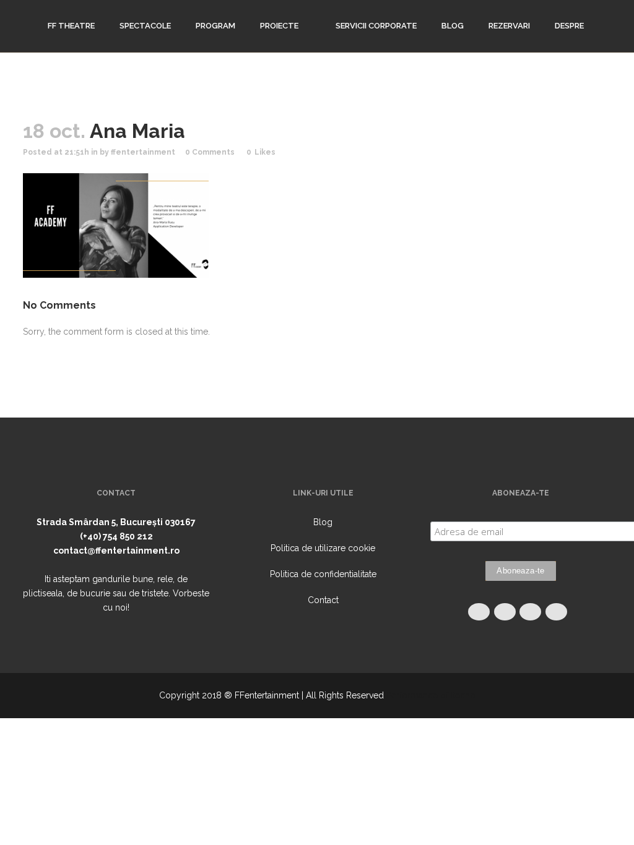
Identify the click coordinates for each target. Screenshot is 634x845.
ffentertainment (143, 152)
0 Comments (210, 152)
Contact (323, 600)
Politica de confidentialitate (323, 574)
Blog (322, 522)
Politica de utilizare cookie (323, 548)
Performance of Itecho (431, 695)
